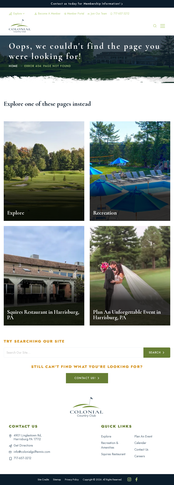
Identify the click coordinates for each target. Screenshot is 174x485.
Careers (139, 456)
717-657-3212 (121, 14)
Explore (17, 14)
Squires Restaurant (113, 454)
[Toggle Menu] (162, 26)
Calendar (140, 443)
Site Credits (43, 479)
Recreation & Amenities (109, 445)
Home (13, 66)
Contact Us (141, 449)
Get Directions (23, 445)
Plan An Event (143, 436)
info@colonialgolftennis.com (32, 452)
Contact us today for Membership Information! (85, 4)
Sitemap (57, 479)
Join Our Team (98, 14)
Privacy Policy (72, 479)
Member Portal (75, 14)
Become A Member (48, 14)
